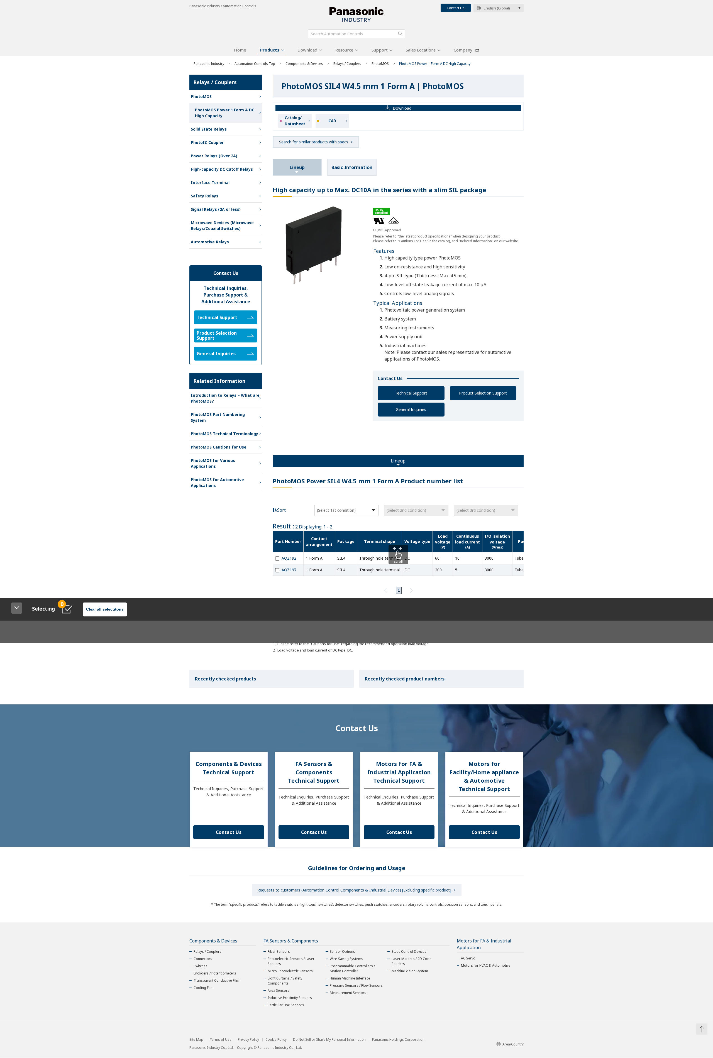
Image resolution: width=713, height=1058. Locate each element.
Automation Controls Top (255, 63)
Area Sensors (278, 990)
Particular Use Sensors (286, 1005)
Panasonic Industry (209, 63)
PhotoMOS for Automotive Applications (217, 482)
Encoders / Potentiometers (215, 973)
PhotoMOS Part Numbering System (218, 417)
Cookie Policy (276, 1039)
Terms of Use (220, 1039)
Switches (200, 966)
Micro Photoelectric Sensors (290, 971)
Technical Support (411, 393)
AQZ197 (289, 569)
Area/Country (513, 1044)
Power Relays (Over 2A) (214, 155)
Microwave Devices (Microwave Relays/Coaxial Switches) (222, 225)
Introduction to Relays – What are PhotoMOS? (225, 398)
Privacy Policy (248, 1039)
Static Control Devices (409, 951)
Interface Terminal (210, 182)
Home (240, 50)
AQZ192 (289, 558)
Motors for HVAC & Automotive (486, 965)
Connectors (203, 958)
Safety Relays (204, 196)
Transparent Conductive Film (216, 980)
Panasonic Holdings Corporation (398, 1039)
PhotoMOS (380, 63)
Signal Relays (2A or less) (216, 209)
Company (463, 50)
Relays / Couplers (347, 63)
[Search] (400, 34)
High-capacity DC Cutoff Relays (222, 169)
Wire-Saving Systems (346, 958)
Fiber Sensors (279, 951)
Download (307, 50)
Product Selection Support (483, 393)
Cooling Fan (203, 987)
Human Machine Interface (350, 978)
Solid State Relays (209, 129)
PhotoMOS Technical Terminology (224, 433)
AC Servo (468, 958)
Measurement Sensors (348, 992)
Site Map (196, 1039)
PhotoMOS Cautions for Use (218, 447)
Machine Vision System (410, 971)
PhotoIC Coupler (207, 142)
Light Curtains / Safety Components (285, 981)
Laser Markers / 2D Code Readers (411, 961)
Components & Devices (304, 63)
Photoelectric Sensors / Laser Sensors (291, 961)
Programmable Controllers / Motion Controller (352, 968)
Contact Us (456, 7)
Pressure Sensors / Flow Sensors (356, 985)
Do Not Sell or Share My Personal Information (329, 1039)
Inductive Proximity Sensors (290, 997)
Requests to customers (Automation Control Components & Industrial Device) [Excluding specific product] (354, 890)
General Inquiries (411, 409)
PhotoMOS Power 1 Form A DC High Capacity (224, 112)
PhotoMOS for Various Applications (213, 463)
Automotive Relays (210, 241)
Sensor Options (342, 951)
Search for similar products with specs (313, 142)
